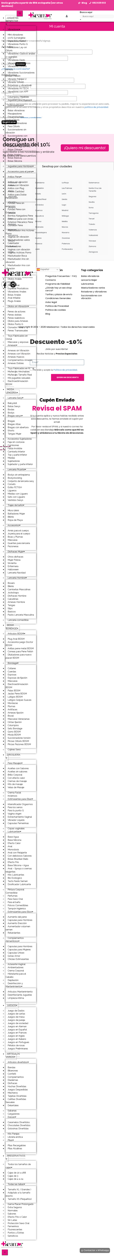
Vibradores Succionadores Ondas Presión (20, 74)
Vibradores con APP (18, 91)
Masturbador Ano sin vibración (17, 260)
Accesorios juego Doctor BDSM (19, 644)
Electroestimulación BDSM (17, 686)
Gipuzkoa (39, 216)
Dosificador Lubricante (19, 884)
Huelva (38, 238)
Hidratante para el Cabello (16, 975)
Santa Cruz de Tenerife (95, 189)
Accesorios (13, 525)
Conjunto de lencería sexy (21, 481)
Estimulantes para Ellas (20, 799)
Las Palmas (67, 188)
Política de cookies (55, 310)
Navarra (65, 232)
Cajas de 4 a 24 (15, 1179)
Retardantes (14, 932)
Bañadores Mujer (16, 513)
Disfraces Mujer (15, 551)
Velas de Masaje (16, 787)
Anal (10, 273)
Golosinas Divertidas (18, 1128)
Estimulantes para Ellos (20, 911)
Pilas (10, 1140)
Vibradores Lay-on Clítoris (16, 49)
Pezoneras (13, 546)
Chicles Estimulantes (18, 959)
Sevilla (92, 202)
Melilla (65, 221)
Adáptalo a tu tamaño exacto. (18, 1194)
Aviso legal (51, 302)
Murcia (65, 227)
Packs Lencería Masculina (21, 614)
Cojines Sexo (14, 749)
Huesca (38, 243)
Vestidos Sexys (15, 500)
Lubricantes (14, 831)
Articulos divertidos (17, 1062)
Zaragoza (93, 252)
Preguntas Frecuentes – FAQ (61, 276)
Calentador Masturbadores (13, 245)
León (64, 193)
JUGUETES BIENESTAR (12, 19)
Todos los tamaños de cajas (18, 1166)
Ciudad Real (40, 199)
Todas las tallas (16, 1184)
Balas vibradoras (90, 276)
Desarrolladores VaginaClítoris (15, 118)
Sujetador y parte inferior (20, 464)
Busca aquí (86, 12)
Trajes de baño (15, 505)
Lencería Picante (16, 469)
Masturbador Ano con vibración (18, 267)
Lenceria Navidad (17, 572)
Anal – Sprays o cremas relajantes (19, 870)
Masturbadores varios (93, 287)
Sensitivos (13, 1236)
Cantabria (39, 182)
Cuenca (38, 210)
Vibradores (13, 29)
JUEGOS (11, 1005)
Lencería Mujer (89, 280)
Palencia (66, 243)
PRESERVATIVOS (16, 1156)
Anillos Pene (14, 176)
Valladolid (93, 235)
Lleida (64, 199)
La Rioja (65, 182)
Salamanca (94, 182)
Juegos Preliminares (18, 1048)
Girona (38, 221)
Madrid (65, 210)
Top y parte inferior (17, 454)
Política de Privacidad (57, 306)
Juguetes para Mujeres (19, 100)
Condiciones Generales (58, 298)
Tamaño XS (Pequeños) (20, 1199)
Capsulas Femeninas (18, 823)
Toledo (92, 224)
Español (44, 269)
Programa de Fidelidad (57, 283)
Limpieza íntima (16, 998)
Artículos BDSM (16, 633)
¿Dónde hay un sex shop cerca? (58, 289)
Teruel (91, 218)
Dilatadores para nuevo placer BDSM (19, 656)
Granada (39, 227)
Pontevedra (67, 249)
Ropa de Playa (15, 520)
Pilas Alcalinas (15, 1148)
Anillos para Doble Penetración (16, 196)
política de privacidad (96, 107)
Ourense (66, 238)
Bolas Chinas (14, 149)
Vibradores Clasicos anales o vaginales (20, 55)
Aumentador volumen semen (18, 928)
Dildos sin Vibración (18, 306)
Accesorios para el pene (20, 171)
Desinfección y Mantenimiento (14, 985)
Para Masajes (14, 763)
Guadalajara (41, 232)
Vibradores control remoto (16, 68)
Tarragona (93, 213)
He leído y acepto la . (55, 370)
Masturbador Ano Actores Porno (20, 232)
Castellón (39, 188)
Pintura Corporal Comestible (15, 891)
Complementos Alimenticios (15, 940)
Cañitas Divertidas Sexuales (16, 1101)
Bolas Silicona (15, 161)
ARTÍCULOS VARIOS (13, 1055)
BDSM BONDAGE (11, 627)
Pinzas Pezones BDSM (19, 744)
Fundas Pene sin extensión (15, 205)
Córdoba (39, 204)
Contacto (50, 280)
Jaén (37, 249)
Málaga (65, 216)
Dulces (11, 1117)
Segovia (92, 196)
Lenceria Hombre (16, 577)
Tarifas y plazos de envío (58, 294)
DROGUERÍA (13, 755)
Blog (47, 313)
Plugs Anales (14, 301)
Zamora (92, 246)
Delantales (13, 1105)
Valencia (93, 229)
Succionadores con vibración (16, 137)
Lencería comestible (18, 620)
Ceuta (38, 193)
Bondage (12, 663)
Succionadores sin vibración (16, 131)
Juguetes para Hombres (20, 166)
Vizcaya (92, 240)
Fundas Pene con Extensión (15, 211)
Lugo (64, 204)
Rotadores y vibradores (94, 291)
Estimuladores (15, 105)
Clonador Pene (15, 225)
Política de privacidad (65, 369)
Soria (91, 207)
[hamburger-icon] (20, 13)
